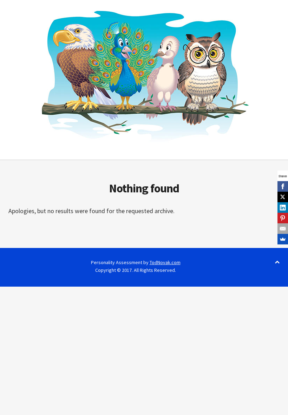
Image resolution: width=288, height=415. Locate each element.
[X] (282, 197)
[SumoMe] (282, 239)
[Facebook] (282, 186)
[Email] (282, 228)
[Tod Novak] (144, 76)
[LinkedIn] (282, 207)
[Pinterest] (282, 218)
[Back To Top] (277, 262)
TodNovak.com (165, 262)
